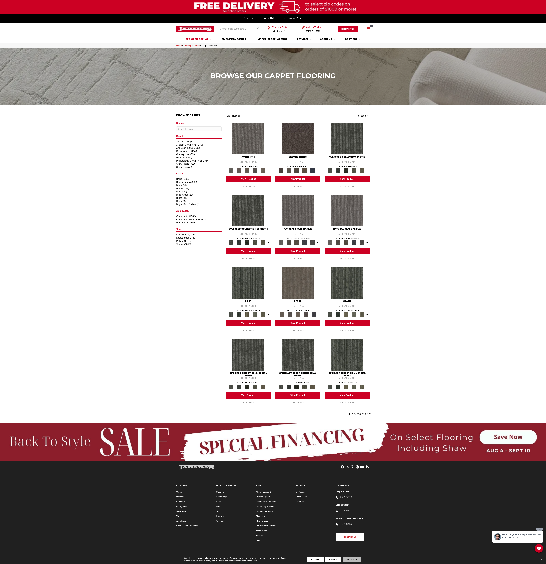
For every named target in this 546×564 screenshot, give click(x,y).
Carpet (197, 46)
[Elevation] (296, 170)
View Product (248, 179)
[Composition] (354, 170)
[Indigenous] (296, 242)
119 (364, 414)
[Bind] (248, 283)
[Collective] (346, 170)
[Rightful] (305, 314)
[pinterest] (357, 467)
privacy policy (205, 561)
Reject (333, 559)
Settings (352, 559)
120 (369, 414)
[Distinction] (362, 170)
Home (179, 46)
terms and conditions (228, 561)
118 (359, 414)
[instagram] (352, 467)
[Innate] (304, 242)
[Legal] (255, 170)
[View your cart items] (368, 29)
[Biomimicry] (347, 138)
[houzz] (367, 467)
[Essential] (288, 242)
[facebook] (342, 467)
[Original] (312, 242)
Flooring (187, 46)
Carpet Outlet (343, 491)
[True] (313, 314)
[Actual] (248, 138)
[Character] (338, 170)
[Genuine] (247, 170)
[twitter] (347, 467)
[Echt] (239, 170)
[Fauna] (304, 170)
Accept (315, 559)
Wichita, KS (278, 31)
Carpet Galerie (343, 505)
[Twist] (263, 314)
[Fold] (247, 314)
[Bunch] (239, 314)
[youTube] (362, 467)
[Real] (263, 170)
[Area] (298, 138)
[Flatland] (312, 170)
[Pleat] (255, 314)
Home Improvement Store (349, 518)
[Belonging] (298, 210)
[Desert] (288, 170)
